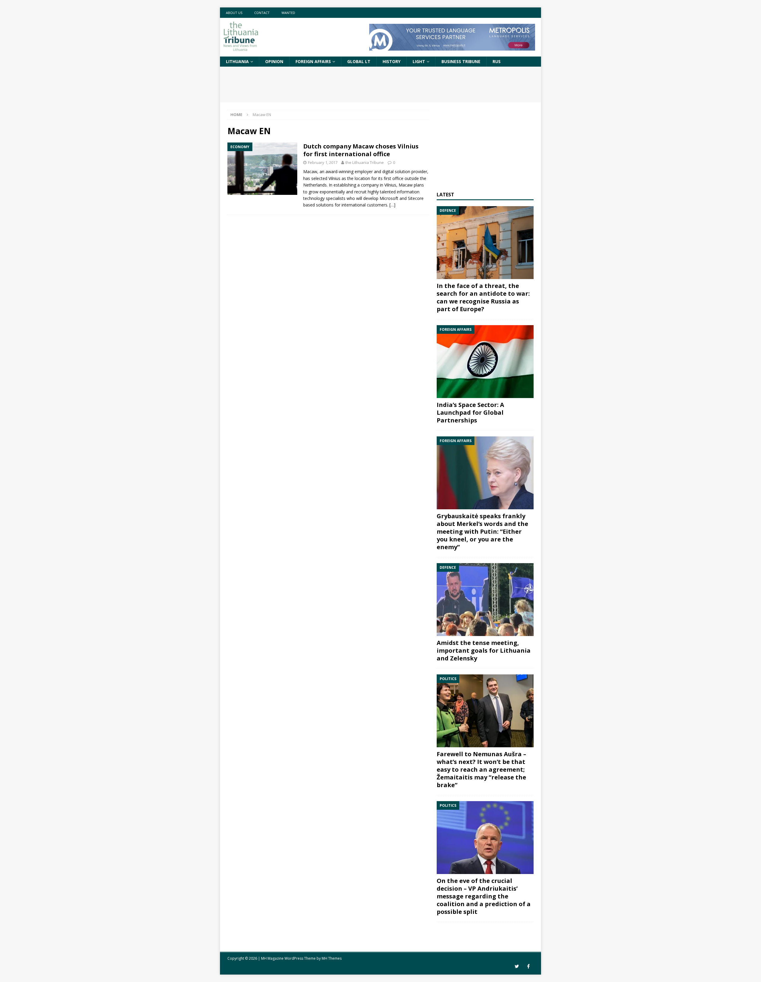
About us (234, 12)
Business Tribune (460, 61)
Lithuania (237, 61)
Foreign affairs (313, 61)
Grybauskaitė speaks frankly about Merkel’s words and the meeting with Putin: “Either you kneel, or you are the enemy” (482, 531)
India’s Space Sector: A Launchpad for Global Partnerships (470, 412)
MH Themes (332, 958)
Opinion (274, 61)
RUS (497, 61)
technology (314, 198)
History (391, 61)
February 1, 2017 (322, 162)
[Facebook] (528, 966)
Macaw (310, 171)
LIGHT (419, 61)
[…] (392, 205)
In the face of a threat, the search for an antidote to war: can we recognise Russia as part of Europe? (483, 297)
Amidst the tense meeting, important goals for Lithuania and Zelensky (484, 650)
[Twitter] (517, 966)
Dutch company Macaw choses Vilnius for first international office (361, 150)
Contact (262, 12)
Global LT (358, 61)
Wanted (288, 12)
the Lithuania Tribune (364, 162)
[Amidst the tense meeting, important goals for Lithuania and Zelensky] (485, 599)
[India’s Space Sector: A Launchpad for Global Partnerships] (485, 361)
